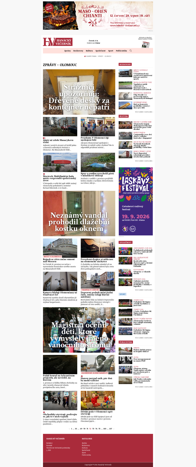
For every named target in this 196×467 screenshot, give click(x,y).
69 (81, 428)
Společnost (100, 50)
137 (110, 428)
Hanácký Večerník (57, 42)
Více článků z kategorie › (144, 112)
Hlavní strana (91, 56)
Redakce (49, 443)
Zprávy (67, 50)
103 (104, 428)
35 (76, 428)
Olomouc (108, 56)
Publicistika (121, 50)
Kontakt (49, 445)
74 (96, 428)
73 (93, 428)
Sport (110, 50)
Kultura (89, 50)
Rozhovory (78, 50)
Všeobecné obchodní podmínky (58, 448)
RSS (49, 450)
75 (99, 428)
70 (84, 428)
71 (87, 428)
